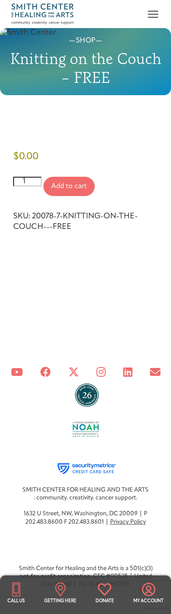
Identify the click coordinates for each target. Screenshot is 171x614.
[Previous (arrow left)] (15, 307)
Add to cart (69, 186)
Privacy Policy (128, 522)
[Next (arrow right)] (155, 307)
